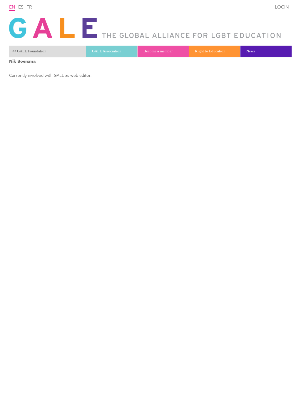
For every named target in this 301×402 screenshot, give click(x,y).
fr (29, 6)
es (21, 6)
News (250, 51)
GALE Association (106, 51)
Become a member (158, 51)
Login (282, 6)
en (12, 6)
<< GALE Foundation (29, 51)
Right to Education (210, 51)
